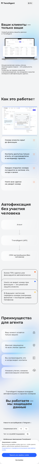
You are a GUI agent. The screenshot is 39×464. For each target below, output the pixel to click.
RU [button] (31, 3)
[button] (29, 3)
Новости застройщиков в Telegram (17, 423)
